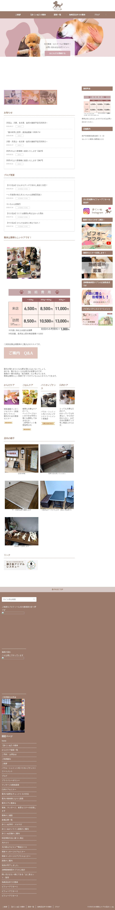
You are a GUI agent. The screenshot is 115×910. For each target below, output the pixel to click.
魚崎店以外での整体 (10, 882)
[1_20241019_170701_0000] (30, 97)
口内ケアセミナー (9, 789)
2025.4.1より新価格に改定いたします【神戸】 (25, 160)
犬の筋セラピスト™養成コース (14, 847)
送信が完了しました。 (11, 865)
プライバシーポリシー (11, 780)
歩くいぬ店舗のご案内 (11, 833)
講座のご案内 (7, 861)
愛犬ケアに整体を (9, 803)
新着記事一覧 (7, 820)
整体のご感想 (7, 815)
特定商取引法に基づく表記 (12, 838)
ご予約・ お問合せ (9, 754)
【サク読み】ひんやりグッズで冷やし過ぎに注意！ (27, 185)
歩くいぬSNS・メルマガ (12, 824)
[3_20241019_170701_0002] (13, 97)
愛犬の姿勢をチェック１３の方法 (15, 794)
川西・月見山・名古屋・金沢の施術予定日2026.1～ (27, 141)
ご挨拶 (4, 763)
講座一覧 (31, 907)
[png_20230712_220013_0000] (97, 236)
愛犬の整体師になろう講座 (12, 799)
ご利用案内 (6, 759)
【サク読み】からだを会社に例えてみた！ (23, 223)
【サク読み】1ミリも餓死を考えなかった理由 (24, 213)
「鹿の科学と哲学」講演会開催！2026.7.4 (23, 132)
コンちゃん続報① (13, 204)
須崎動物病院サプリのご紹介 (13, 870)
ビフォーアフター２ (10, 891)
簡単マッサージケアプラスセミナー (16, 856)
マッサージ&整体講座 (10, 785)
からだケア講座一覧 (10, 750)
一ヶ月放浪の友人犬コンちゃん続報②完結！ (24, 195)
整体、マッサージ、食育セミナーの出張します (19, 809)
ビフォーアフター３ (10, 896)
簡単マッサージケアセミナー (13, 852)
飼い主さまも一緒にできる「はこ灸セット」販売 (18, 876)
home (4, 741)
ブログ (4, 776)
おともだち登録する (57, 53)
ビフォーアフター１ (10, 887)
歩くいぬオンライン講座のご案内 (15, 829)
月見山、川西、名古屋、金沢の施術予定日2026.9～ (27, 123)
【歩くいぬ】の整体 (10, 745)
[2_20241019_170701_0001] (48, 97)
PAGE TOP (58, 589)
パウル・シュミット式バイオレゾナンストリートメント (19, 769)
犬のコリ (5, 843)
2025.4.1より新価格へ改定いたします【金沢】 (25, 151)
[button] (34, 599)
